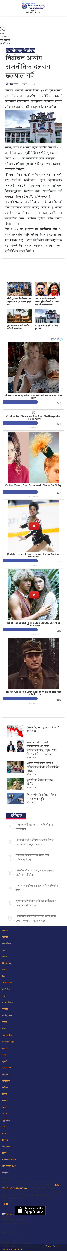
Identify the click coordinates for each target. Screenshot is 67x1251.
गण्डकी (4, 1113)
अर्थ (3, 950)
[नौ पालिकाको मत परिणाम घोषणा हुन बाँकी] (47, 322)
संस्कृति (5, 1172)
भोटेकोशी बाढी (5, 43)
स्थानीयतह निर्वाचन (20, 50)
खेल (3, 996)
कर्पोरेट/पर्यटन (7, 1015)
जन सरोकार (6, 943)
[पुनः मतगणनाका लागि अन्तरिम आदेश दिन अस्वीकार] (19, 322)
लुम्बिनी (4, 1061)
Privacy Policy (52, 1246)
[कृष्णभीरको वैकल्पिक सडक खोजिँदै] (15, 789)
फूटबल (4, 1133)
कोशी (4, 1054)
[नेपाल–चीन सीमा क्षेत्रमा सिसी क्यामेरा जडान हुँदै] (15, 803)
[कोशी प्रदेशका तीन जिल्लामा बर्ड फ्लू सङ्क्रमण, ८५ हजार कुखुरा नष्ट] (19, 295)
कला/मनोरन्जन (7, 1002)
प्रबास (4, 969)
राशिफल (3, 30)
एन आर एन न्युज (8, 1041)
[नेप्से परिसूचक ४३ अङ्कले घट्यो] (15, 736)
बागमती (4, 1107)
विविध (4, 1153)
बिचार (4, 976)
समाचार (5, 930)
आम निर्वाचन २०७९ (9, 1166)
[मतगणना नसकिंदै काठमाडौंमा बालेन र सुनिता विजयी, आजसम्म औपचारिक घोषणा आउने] (47, 295)
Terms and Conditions (13, 1249)
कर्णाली (4, 1048)
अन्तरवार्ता (5, 1074)
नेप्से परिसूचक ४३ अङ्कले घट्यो (43, 727)
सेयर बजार (6, 1146)
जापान (4, 956)
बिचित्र (4, 1094)
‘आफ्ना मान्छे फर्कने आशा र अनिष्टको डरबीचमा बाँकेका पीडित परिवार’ (43, 767)
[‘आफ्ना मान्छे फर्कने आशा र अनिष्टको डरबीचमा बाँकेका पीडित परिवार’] (15, 772)
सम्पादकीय (6, 1081)
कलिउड (5, 1009)
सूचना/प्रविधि (7, 1035)
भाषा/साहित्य (6, 1068)
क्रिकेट (5, 1140)
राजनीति (5, 937)
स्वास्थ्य (5, 1100)
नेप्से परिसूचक (5, 40)
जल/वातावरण (7, 982)
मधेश (4, 1028)
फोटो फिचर (6, 989)
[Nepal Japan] (33, 6)
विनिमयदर (3, 36)
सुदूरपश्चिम (6, 1120)
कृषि (3, 1126)
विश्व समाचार (7, 963)
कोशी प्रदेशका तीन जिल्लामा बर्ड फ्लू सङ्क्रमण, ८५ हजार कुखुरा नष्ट (19, 301)
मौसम (2, 33)
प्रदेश (4, 1022)
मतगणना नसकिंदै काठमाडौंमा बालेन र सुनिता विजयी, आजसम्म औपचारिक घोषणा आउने (47, 301)
